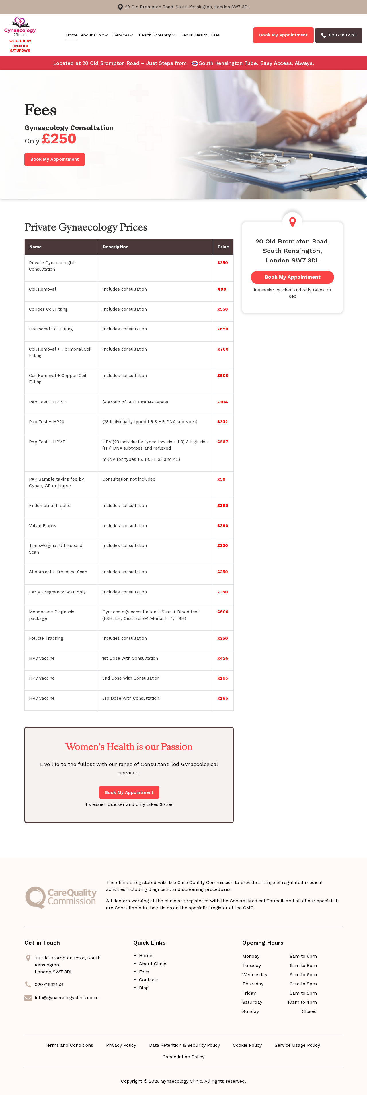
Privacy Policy (121, 1045)
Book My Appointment (283, 35)
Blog (144, 987)
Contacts (149, 979)
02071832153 (49, 984)
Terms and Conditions (69, 1045)
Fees (215, 35)
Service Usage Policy (297, 1045)
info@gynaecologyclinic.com (66, 997)
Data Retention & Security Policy (184, 1045)
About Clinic (92, 35)
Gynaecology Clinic (181, 1081)
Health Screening (155, 35)
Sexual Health (194, 35)
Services (121, 35)
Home (71, 35)
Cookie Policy (247, 1045)
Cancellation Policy (183, 1056)
